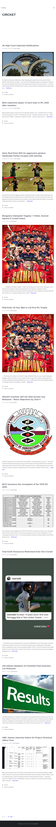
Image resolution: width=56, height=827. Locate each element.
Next (12, 816)
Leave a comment (8, 94)
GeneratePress (35, 823)
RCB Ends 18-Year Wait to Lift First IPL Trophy (24, 307)
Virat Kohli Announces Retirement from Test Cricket (27, 552)
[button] (54, 8)
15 (8, 816)
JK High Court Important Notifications (20, 45)
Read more (9, 88)
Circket (6, 92)
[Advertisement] (28, 30)
